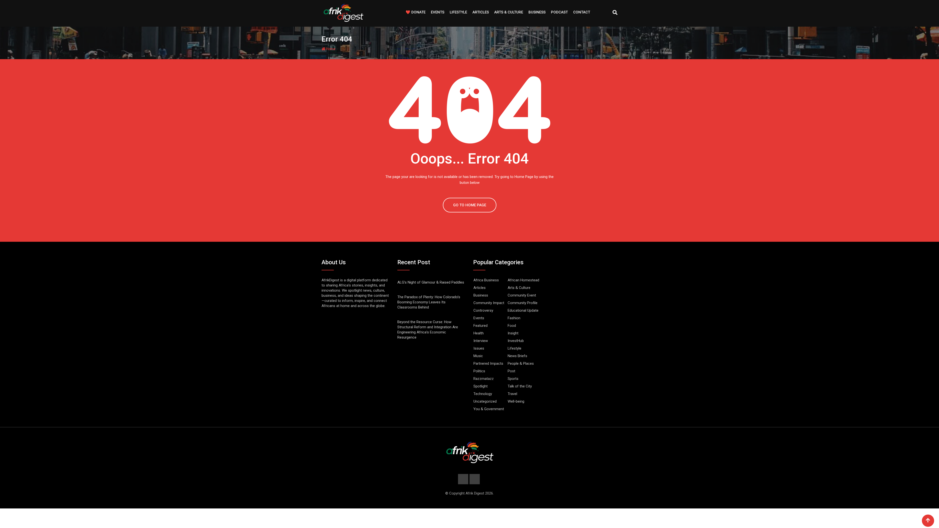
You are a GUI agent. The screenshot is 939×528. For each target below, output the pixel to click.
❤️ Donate (415, 12)
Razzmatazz (483, 378)
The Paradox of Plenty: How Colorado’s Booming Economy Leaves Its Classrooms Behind (428, 302)
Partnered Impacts (488, 363)
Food (512, 325)
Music (478, 356)
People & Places (521, 363)
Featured (480, 325)
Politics (479, 371)
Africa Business (486, 280)
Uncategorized (485, 401)
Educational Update (523, 310)
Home (330, 49)
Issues (478, 348)
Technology (482, 394)
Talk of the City (520, 386)
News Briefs (517, 356)
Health (478, 333)
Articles (480, 12)
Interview (480, 341)
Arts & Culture (508, 12)
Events (437, 12)
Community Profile (522, 303)
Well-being (516, 401)
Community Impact (488, 303)
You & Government (488, 409)
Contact (581, 12)
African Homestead (523, 280)
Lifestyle (458, 12)
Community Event (522, 295)
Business (537, 12)
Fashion (514, 318)
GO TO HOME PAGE (469, 205)
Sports (513, 378)
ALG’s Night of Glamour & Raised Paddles (430, 282)
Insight (513, 333)
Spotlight (480, 386)
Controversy (483, 310)
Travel (512, 394)
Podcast (559, 12)
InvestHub (516, 341)
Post (511, 371)
